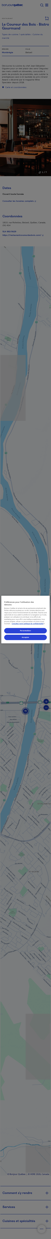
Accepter (25, 637)
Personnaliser (25, 631)
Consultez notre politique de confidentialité (28, 624)
